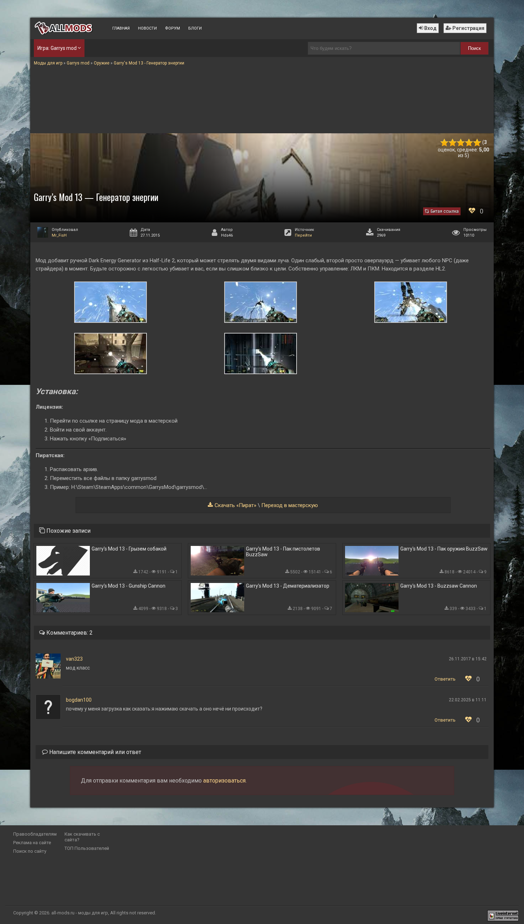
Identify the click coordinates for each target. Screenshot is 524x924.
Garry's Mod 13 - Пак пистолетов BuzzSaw (283, 551)
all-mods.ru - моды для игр (79, 912)
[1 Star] (444, 143)
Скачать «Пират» (235, 505)
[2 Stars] (452, 143)
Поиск (474, 48)
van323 (74, 659)
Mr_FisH (59, 235)
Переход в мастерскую (289, 505)
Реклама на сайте (32, 842)
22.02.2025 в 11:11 (468, 699)
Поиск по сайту (29, 851)
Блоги (195, 28)
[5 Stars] (477, 143)
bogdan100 (79, 700)
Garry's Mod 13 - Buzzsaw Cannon (438, 586)
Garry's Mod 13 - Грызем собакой (129, 549)
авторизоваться (224, 780)
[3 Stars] (461, 143)
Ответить (445, 679)
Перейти (303, 235)
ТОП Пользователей (87, 848)
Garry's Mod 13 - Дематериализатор (287, 586)
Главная (121, 28)
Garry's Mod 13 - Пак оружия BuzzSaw (444, 549)
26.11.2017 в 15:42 (468, 658)
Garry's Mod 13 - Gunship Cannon (128, 586)
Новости (147, 28)
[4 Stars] (469, 143)
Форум (172, 28)
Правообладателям (35, 834)
